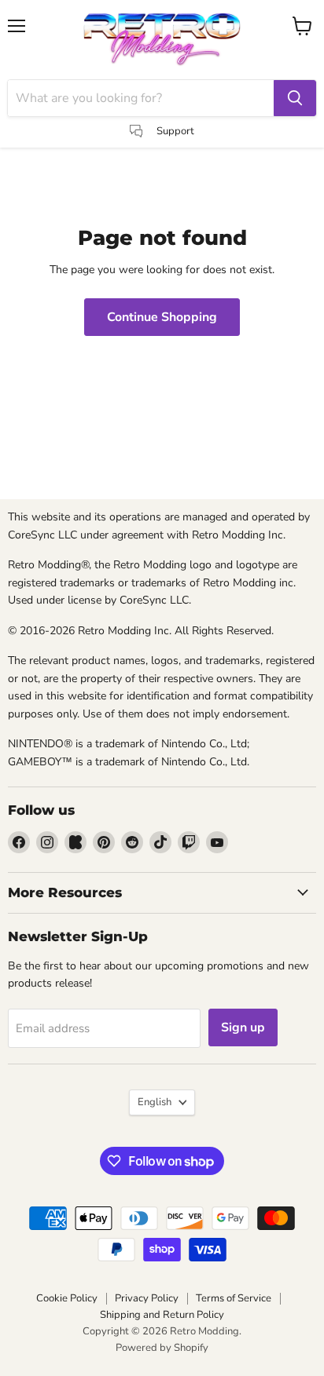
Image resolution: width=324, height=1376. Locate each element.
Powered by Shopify (162, 1348)
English (154, 1102)
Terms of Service (233, 1298)
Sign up (243, 1027)
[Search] (295, 98)
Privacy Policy (147, 1298)
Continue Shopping (162, 317)
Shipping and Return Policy (162, 1315)
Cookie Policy (67, 1298)
